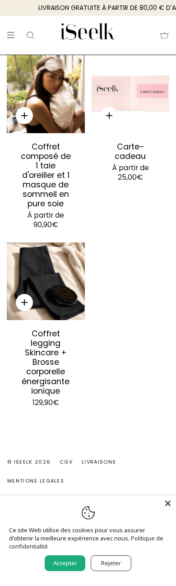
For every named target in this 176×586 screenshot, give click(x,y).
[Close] (167, 503)
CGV (66, 461)
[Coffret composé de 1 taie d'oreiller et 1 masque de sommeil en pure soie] (46, 94)
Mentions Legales (35, 480)
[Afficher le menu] (14, 35)
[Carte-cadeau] (131, 94)
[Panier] (164, 35)
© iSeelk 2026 (29, 461)
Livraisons (99, 461)
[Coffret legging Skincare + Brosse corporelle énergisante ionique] (46, 281)
